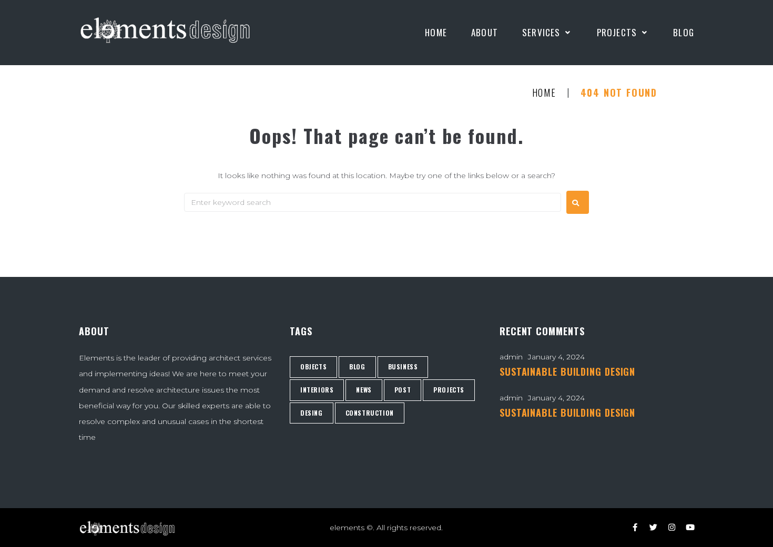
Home (544, 93)
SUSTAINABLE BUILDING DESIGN (567, 371)
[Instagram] (672, 527)
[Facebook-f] (635, 527)
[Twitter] (653, 527)
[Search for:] (372, 202)
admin (511, 357)
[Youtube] (690, 527)
